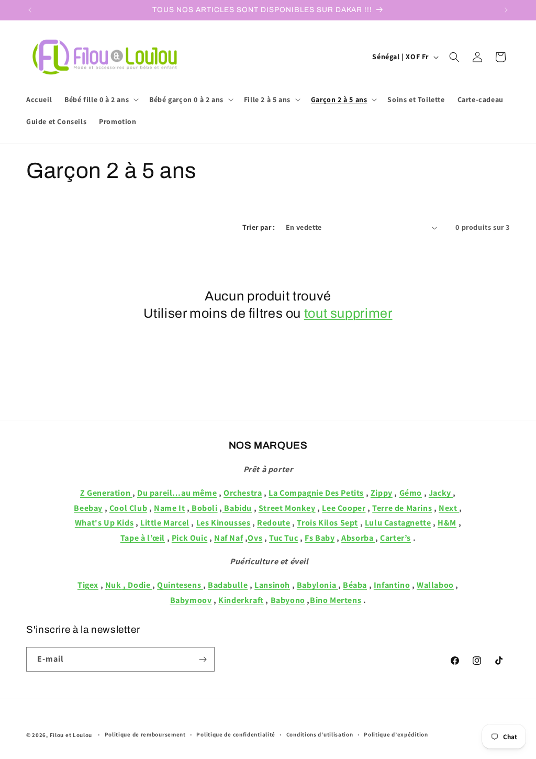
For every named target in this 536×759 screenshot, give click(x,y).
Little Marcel (164, 522)
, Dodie (136, 584)
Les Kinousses (223, 522)
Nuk (113, 584)
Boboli (203, 508)
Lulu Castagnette (398, 522)
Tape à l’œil (142, 537)
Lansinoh (272, 584)
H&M (447, 522)
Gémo (410, 492)
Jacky (441, 492)
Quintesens (180, 584)
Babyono (288, 600)
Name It (169, 508)
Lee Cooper (343, 508)
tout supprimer (348, 313)
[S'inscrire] (202, 659)
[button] (100, 99)
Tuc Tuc (283, 537)
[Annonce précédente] (29, 10)
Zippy (382, 492)
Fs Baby (319, 537)
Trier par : (258, 227)
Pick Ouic (189, 537)
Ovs (255, 537)
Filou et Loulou (71, 735)
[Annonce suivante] (506, 10)
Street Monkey (287, 508)
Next (449, 508)
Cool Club (128, 508)
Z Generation (106, 492)
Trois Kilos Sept (327, 522)
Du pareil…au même (177, 492)
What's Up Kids (104, 522)
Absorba (358, 537)
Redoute (273, 522)
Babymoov (191, 600)
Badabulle (228, 584)
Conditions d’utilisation (319, 734)
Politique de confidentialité (235, 734)
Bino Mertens (335, 600)
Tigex (87, 584)
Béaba (355, 584)
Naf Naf (228, 537)
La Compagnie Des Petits (316, 492)
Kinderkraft (241, 600)
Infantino (392, 584)
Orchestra (243, 492)
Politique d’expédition (396, 734)
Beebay (88, 508)
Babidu (237, 508)
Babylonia (317, 584)
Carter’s (395, 537)
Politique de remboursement (145, 734)
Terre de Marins (402, 508)
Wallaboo (435, 584)
